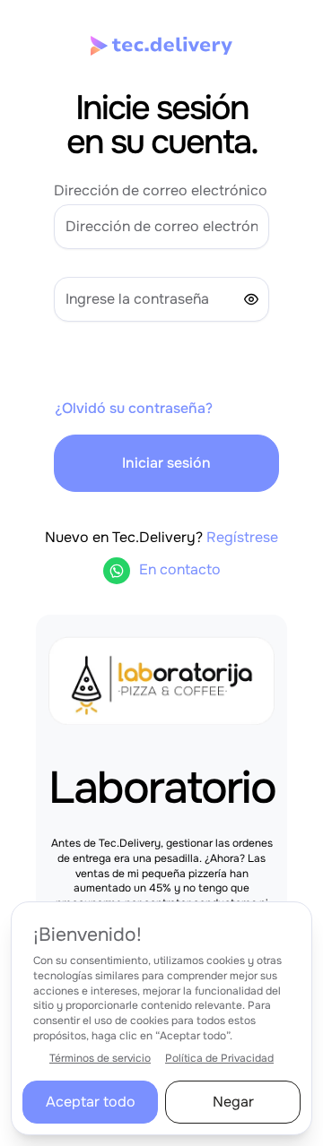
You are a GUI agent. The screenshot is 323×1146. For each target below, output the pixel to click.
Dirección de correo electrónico (160, 190)
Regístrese (242, 537)
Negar (233, 1101)
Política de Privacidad (219, 1058)
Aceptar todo (90, 1101)
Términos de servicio (100, 1058)
